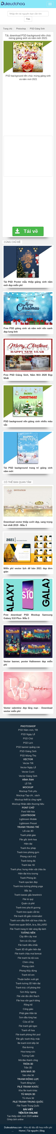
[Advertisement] (28, 107)
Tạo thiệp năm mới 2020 (19, 1116)
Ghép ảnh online (15, 1119)
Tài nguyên (33, 1130)
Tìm (28, 19)
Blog (41, 1130)
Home (22, 1130)
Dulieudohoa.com (13, 1127)
